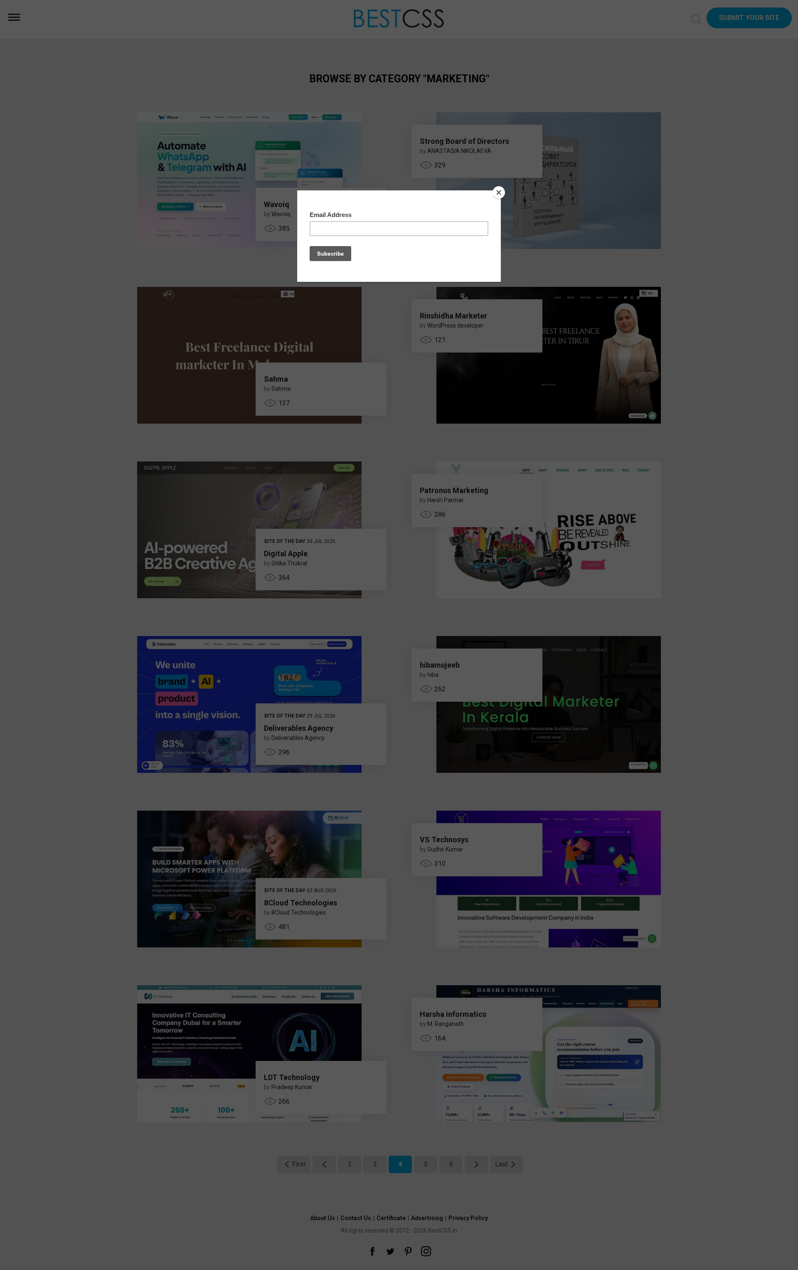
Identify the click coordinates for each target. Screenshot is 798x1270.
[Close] (499, 192)
